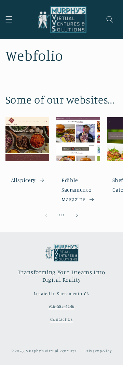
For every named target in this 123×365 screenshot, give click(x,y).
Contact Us (61, 319)
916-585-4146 (61, 306)
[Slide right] (76, 215)
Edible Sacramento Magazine (77, 190)
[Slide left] (46, 215)
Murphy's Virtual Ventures (51, 351)
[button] (9, 19)
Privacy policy (97, 351)
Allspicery (23, 180)
